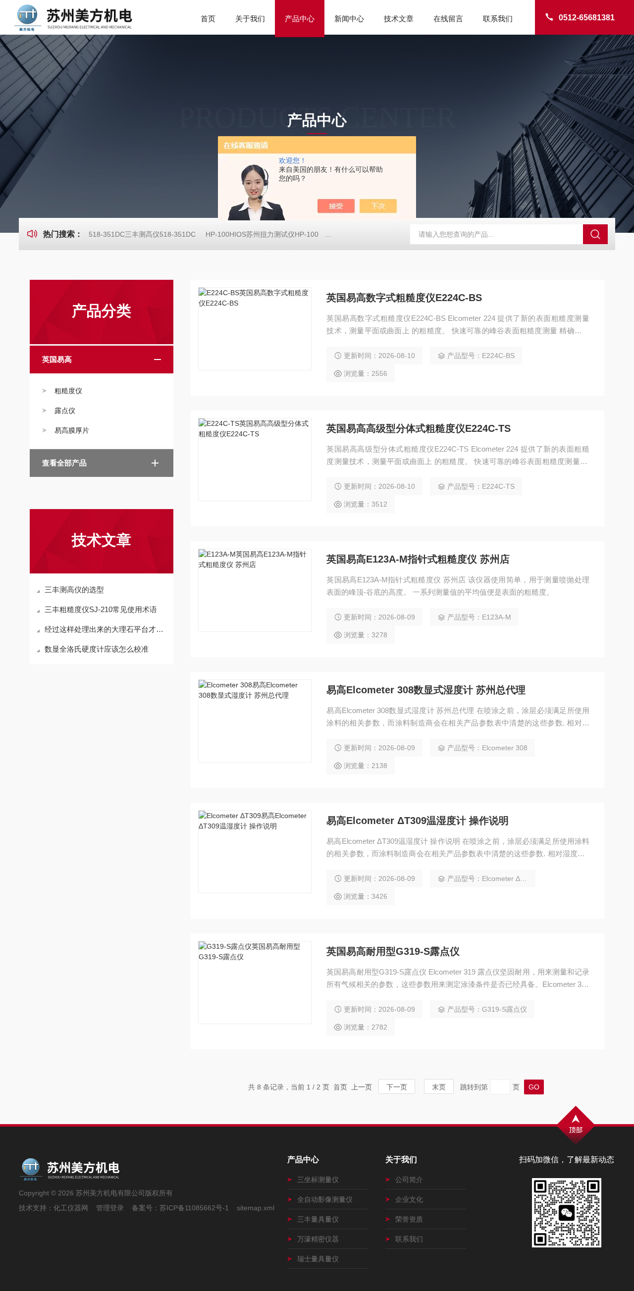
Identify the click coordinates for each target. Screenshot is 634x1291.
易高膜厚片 (71, 430)
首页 (208, 18)
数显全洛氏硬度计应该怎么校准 (97, 649)
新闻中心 (349, 18)
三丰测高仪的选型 (74, 589)
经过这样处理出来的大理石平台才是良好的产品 (106, 629)
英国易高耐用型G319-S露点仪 (393, 951)
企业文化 (409, 1199)
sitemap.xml (255, 1208)
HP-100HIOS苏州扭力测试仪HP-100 (262, 234)
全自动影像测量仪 (325, 1199)
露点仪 (64, 410)
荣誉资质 (409, 1219)
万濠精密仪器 (318, 1239)
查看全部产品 (64, 463)
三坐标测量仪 (318, 1180)
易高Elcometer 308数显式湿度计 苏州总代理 (426, 689)
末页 (439, 1087)
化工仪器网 (70, 1208)
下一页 (396, 1087)
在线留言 (448, 18)
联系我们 (498, 18)
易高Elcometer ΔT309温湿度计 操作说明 (417, 820)
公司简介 (409, 1180)
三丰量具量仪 (318, 1219)
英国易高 (57, 359)
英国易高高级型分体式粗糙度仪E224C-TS (418, 428)
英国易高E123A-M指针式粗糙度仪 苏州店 (418, 559)
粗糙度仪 (68, 391)
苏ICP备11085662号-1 (194, 1208)
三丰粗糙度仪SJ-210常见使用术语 (101, 609)
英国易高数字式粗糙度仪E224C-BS (404, 297)
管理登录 (110, 1208)
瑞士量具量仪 (318, 1259)
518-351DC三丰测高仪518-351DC (142, 234)
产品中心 (300, 18)
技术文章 (399, 18)
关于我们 (250, 18)
